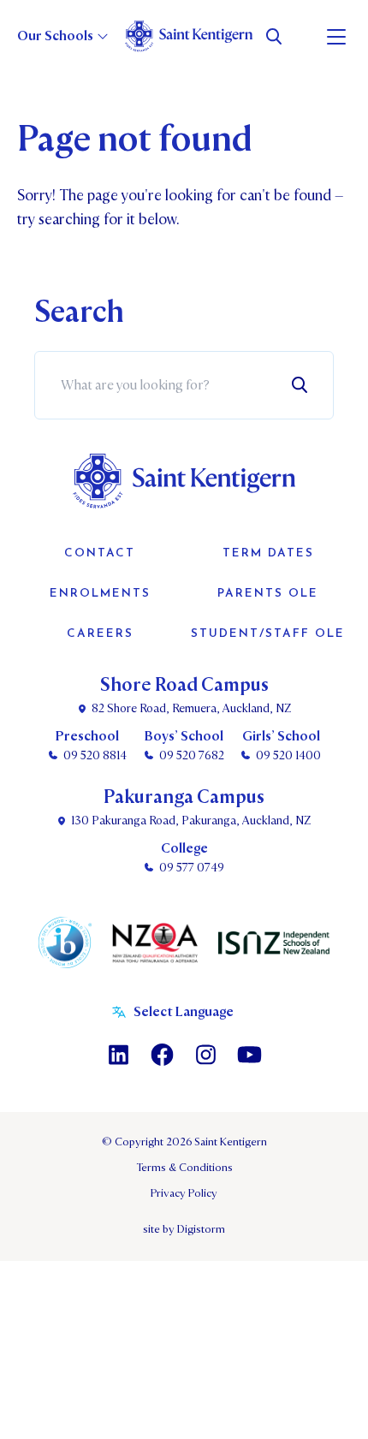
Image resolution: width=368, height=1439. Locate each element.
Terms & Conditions (184, 1167)
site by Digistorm (184, 1229)
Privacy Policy (184, 1193)
